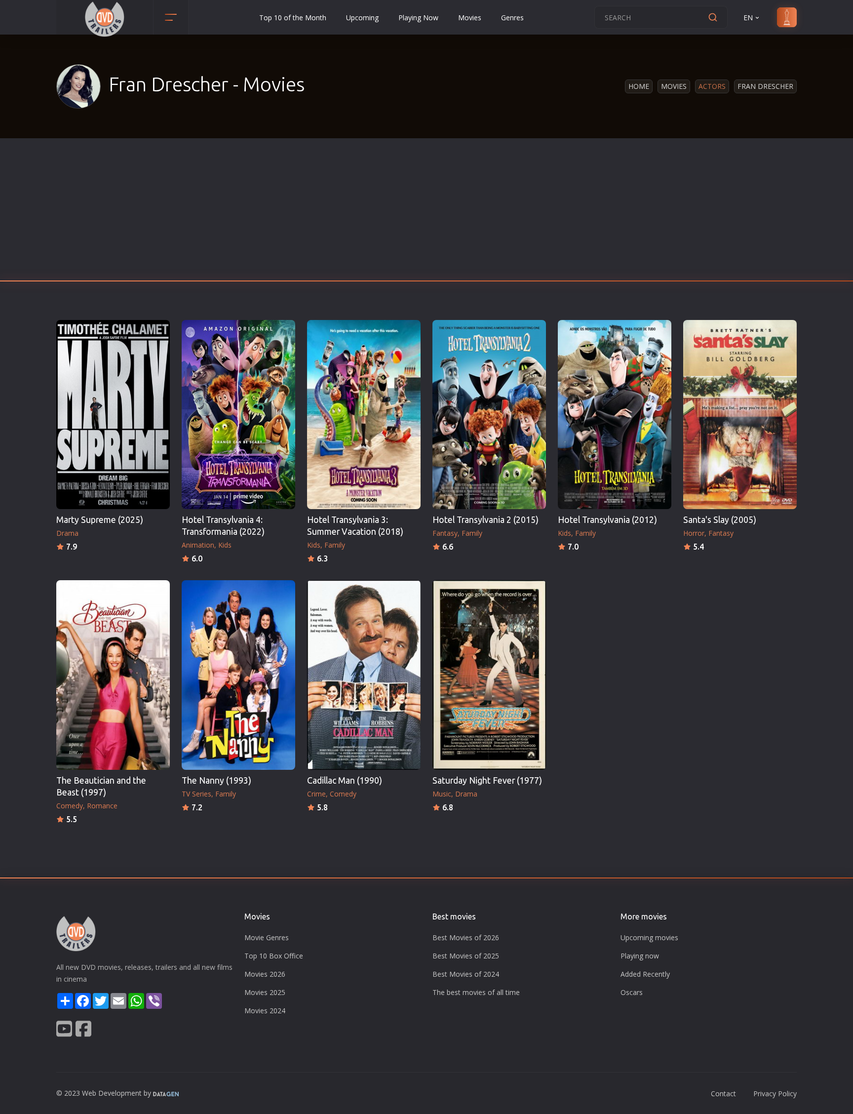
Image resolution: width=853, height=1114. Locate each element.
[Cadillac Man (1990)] (364, 674)
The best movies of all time (476, 992)
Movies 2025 (264, 992)
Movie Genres (266, 937)
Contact (723, 1093)
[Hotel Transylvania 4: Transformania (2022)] (238, 414)
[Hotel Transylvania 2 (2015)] (489, 414)
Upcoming (362, 17)
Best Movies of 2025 (465, 955)
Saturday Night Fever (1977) (487, 780)
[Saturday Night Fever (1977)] (489, 674)
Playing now (639, 955)
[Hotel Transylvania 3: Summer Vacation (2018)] (364, 414)
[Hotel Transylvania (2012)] (614, 414)
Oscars (631, 992)
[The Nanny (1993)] (238, 674)
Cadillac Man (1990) (344, 780)
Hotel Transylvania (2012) (607, 519)
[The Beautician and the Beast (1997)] (113, 674)
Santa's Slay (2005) (719, 519)
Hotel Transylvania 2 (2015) (485, 519)
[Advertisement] (426, 212)
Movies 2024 (264, 1010)
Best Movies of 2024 (465, 974)
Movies (469, 17)
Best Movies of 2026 (465, 937)
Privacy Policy (775, 1093)
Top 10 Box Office (273, 955)
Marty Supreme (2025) (99, 519)
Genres (512, 17)
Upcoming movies (649, 937)
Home (638, 86)
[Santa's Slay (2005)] (740, 414)
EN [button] (748, 17)
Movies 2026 (264, 974)
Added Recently (645, 974)
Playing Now (418, 17)
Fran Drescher (765, 86)
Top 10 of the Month (292, 17)
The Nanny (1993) (216, 780)
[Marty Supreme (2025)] (113, 414)
